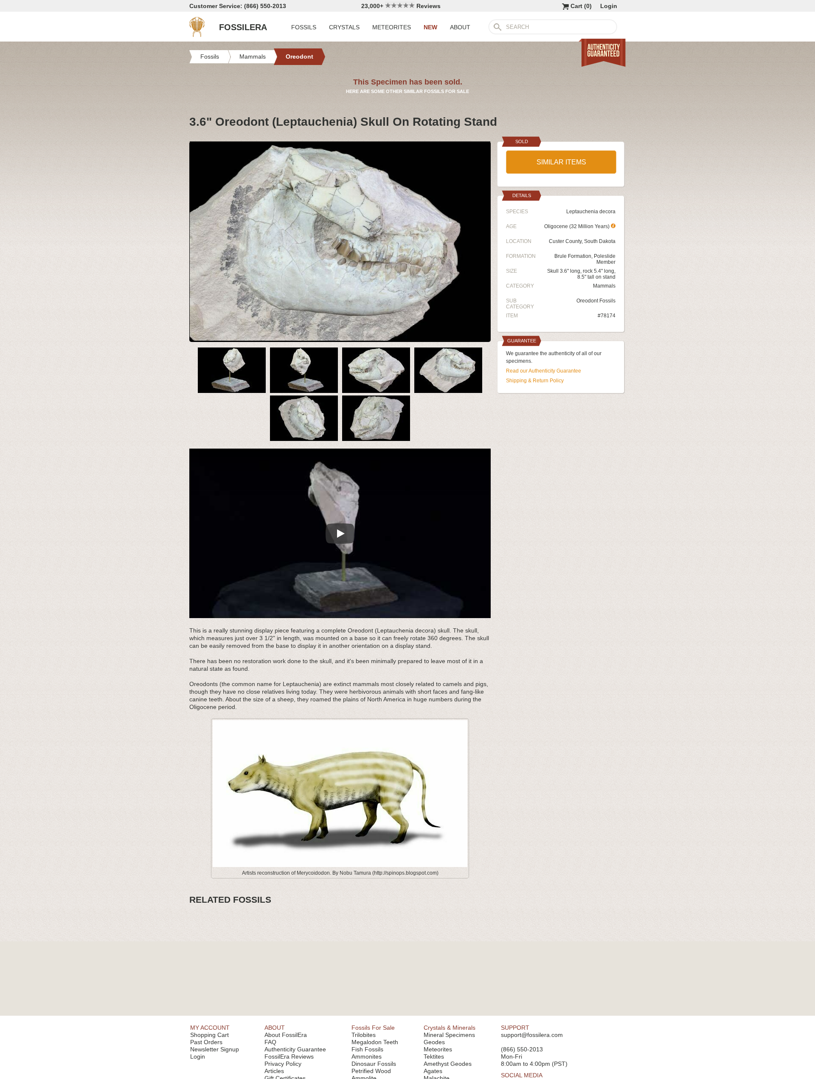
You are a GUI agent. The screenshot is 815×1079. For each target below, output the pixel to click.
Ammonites (366, 1056)
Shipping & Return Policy (535, 381)
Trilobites (363, 1034)
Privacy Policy (282, 1063)
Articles (274, 1071)
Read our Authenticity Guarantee (543, 371)
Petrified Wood (371, 1071)
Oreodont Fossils (595, 301)
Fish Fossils (367, 1049)
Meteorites (438, 1049)
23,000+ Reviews (401, 6)
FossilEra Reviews (289, 1056)
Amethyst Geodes (448, 1063)
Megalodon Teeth (374, 1042)
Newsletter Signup (214, 1049)
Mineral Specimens (449, 1034)
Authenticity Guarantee (295, 1049)
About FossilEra (285, 1034)
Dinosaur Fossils (373, 1063)
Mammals (604, 286)
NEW (430, 27)
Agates (433, 1071)
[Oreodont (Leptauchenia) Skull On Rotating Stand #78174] (340, 338)
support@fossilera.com (532, 1034)
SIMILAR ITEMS (561, 162)
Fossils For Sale (373, 1027)
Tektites (434, 1056)
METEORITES (391, 27)
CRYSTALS (344, 27)
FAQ (270, 1042)
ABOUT (460, 27)
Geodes (434, 1042)
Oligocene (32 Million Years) (577, 226)
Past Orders (206, 1042)
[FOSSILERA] (197, 34)
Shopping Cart (209, 1034)
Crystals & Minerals (449, 1027)
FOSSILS (303, 27)
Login (608, 6)
